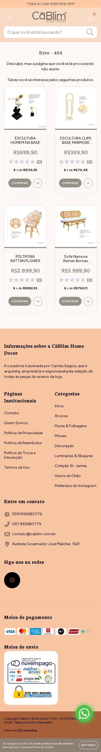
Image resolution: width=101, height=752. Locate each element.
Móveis (61, 436)
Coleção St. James (71, 466)
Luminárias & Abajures (74, 456)
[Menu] (10, 17)
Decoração (64, 446)
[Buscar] (90, 32)
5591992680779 (27, 514)
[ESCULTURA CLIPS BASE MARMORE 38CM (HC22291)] (88, 183)
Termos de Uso (17, 467)
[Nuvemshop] (21, 731)
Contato (11, 413)
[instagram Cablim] (12, 580)
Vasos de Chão (68, 476)
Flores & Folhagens (71, 426)
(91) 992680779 (26, 524)
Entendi (88, 745)
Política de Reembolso (23, 443)
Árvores (61, 416)
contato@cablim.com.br (34, 534)
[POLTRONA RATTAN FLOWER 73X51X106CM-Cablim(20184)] (37, 301)
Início (59, 406)
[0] (89, 18)
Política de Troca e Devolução (20, 455)
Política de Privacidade (23, 433)
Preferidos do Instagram (75, 485)
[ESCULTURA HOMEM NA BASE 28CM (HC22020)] (37, 183)
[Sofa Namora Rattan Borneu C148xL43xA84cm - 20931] (88, 301)
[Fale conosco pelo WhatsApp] (84, 713)
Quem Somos (16, 423)
